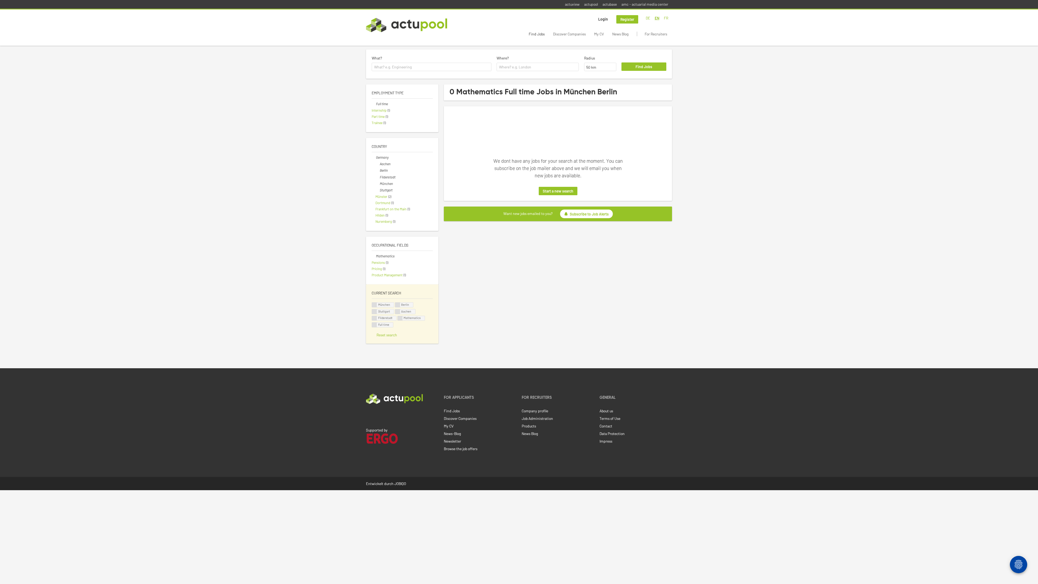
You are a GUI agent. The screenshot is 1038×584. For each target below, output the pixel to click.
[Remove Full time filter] (374, 104)
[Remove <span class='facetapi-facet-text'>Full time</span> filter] (374, 325)
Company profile (535, 411)
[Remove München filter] (377, 183)
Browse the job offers (460, 448)
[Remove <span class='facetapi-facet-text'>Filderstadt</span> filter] (374, 318)
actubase (610, 4)
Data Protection (612, 433)
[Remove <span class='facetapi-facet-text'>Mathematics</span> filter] (400, 318)
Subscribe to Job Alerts (589, 214)
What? (377, 58)
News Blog (620, 34)
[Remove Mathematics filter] (374, 256)
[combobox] (431, 67)
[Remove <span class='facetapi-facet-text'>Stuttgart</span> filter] (374, 311)
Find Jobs (537, 34)
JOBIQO (400, 483)
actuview (572, 4)
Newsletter (452, 441)
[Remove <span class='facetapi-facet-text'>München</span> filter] (374, 305)
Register (627, 19)
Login (603, 19)
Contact (606, 426)
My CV (599, 34)
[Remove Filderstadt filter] (377, 177)
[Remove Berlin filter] (377, 170)
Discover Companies (569, 34)
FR (666, 18)
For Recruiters (656, 34)
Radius (589, 58)
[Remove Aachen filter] (377, 164)
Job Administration (537, 418)
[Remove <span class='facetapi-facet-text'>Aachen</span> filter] (397, 311)
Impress (606, 441)
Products (529, 426)
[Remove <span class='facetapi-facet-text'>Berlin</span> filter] (397, 305)
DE (648, 18)
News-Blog (452, 433)
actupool (591, 4)
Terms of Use (610, 418)
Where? (503, 58)
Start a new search (558, 191)
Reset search (387, 335)
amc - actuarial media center (644, 4)
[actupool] (406, 25)
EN (657, 18)
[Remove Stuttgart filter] (377, 190)
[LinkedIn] (369, 415)
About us (606, 411)
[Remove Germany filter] (374, 157)
